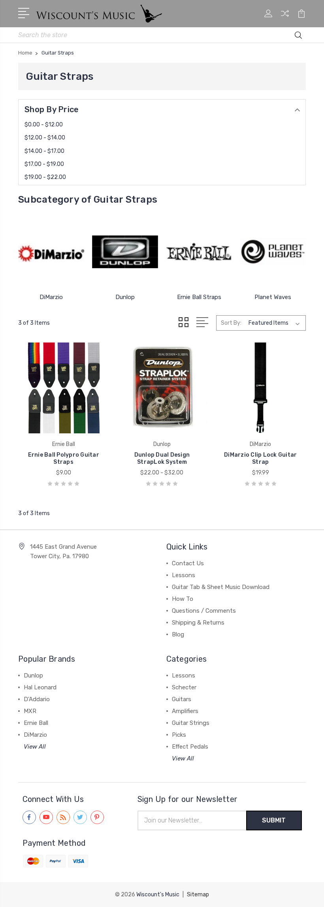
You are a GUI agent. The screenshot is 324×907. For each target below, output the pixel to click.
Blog (178, 634)
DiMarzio (51, 297)
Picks (179, 734)
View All (35, 746)
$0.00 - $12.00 (43, 124)
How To (182, 598)
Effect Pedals (190, 746)
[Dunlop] (125, 252)
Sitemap (198, 894)
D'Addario (37, 699)
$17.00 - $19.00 (44, 164)
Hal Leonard (40, 687)
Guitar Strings (190, 722)
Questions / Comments (204, 610)
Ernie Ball (36, 722)
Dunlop (125, 297)
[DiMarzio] (51, 252)
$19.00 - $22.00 (45, 177)
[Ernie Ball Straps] (199, 252)
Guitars (181, 699)
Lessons (183, 575)
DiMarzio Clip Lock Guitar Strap (260, 458)
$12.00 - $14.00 (44, 137)
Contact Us (188, 563)
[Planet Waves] (273, 252)
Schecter (184, 687)
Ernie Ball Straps (199, 297)
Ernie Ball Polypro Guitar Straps (63, 458)
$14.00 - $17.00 (44, 151)
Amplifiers (185, 711)
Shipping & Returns (198, 622)
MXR (30, 711)
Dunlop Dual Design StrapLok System (162, 458)
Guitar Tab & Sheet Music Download (220, 587)
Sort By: (231, 323)
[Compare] (285, 18)
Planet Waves (272, 297)
